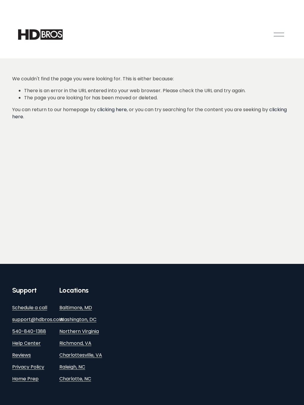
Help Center (26, 343)
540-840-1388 (29, 331)
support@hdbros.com (38, 319)
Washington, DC (77, 319)
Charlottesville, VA (80, 355)
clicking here (112, 109)
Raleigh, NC (72, 366)
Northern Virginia (79, 331)
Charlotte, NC (75, 378)
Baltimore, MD (75, 307)
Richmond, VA (75, 343)
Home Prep (25, 378)
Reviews (21, 355)
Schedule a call (29, 307)
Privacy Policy (28, 366)
